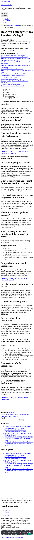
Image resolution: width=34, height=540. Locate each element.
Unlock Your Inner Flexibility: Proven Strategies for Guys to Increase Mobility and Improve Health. (19, 438)
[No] (32, 534)
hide (16, 53)
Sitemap (7, 515)
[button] (1, 529)
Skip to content (5, 1)
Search (21, 420)
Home (10, 25)
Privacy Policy (19, 537)
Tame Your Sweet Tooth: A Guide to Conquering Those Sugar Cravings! (15, 430)
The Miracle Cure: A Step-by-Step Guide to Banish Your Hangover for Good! (18, 427)
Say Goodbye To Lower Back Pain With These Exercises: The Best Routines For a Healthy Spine (19, 443)
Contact (7, 512)
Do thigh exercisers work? (10, 416)
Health (6, 19)
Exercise (7, 20)
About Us (7, 510)
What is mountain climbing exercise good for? (16, 414)
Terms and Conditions (7, 537)
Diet (6, 22)
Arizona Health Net (6, 5)
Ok (30, 534)
